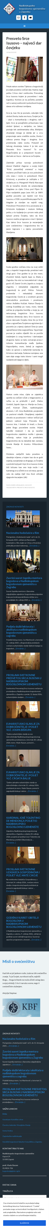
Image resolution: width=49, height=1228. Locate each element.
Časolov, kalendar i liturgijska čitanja (16, 1125)
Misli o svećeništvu (19, 961)
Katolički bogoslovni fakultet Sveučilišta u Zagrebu (22, 1142)
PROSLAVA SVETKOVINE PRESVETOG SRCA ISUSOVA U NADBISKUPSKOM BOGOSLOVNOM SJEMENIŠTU (23, 680)
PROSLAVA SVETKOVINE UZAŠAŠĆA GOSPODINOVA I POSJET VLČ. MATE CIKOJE (23, 872)
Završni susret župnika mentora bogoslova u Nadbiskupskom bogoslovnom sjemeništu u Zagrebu (24, 582)
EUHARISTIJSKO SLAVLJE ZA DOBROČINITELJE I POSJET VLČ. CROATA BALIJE (23, 775)
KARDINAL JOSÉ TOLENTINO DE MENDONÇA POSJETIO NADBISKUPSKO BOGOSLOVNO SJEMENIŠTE (23, 822)
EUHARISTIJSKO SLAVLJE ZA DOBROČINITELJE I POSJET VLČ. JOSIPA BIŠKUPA (23, 726)
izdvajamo (20, 485)
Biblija (5, 1114)
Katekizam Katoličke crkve (13, 1119)
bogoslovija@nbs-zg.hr (11, 1171)
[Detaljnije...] (34, 546)
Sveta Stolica (8, 1131)
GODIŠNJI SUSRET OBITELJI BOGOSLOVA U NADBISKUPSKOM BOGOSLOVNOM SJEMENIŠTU (23, 922)
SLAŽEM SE (24, 1223)
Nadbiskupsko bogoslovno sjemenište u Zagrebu (25, 9)
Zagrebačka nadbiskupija (12, 1136)
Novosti (28, 485)
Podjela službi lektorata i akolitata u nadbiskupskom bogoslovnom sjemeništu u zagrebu (21, 631)
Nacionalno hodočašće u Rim (22, 532)
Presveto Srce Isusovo (26, 487)
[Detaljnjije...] (14, 1046)
